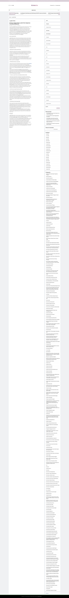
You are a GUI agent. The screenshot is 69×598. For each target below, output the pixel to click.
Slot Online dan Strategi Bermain (50, 471)
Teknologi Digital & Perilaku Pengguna (51, 534)
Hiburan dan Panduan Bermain (50, 282)
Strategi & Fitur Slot (48, 493)
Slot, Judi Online (48, 490)
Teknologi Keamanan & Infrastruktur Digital (52, 549)
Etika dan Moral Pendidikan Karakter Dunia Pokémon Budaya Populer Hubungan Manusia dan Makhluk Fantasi (52, 233)
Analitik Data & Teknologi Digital (50, 188)
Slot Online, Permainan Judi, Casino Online (52, 483)
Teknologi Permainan (49, 551)
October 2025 (48, 149)
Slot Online (47, 470)
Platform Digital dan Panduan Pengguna (51, 456)
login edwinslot (48, 351)
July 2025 (47, 154)
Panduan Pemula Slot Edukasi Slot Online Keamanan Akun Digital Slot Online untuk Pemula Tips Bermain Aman (52, 407)
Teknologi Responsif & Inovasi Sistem (51, 554)
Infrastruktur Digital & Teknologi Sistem (51, 292)
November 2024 (48, 167)
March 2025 (47, 160)
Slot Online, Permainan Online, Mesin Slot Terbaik (52, 485)
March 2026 (47, 140)
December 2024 (48, 165)
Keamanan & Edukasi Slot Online (50, 303)
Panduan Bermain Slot (49, 372)
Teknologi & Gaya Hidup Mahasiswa (51, 514)
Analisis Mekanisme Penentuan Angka (51, 179)
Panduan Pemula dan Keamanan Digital (51, 405)
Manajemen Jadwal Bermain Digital (51, 356)
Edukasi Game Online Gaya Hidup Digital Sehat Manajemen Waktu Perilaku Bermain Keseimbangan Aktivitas (52, 214)
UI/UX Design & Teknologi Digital (50, 583)
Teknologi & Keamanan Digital (50, 519)
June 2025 (47, 155)
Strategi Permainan (48, 495)
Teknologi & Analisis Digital (50, 506)
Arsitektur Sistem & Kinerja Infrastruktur (51, 191)
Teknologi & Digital (48, 509)
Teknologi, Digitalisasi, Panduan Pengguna (51, 562)
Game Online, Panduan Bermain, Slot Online (52, 249)
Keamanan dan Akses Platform (50, 314)
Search (47, 106)
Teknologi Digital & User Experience (51, 536)
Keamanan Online (48, 329)
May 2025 (47, 157)
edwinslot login (48, 225)
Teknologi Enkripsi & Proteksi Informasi (51, 544)
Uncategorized (48, 588)
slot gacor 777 (48, 73)
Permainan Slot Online (49, 447)
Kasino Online (48, 300)
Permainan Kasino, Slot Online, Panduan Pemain (52, 439)
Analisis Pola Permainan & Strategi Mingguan (52, 181)
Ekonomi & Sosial (48, 230)
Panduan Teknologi (48, 421)
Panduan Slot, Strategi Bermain (50, 419)
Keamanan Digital (48, 316)
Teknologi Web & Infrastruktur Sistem (51, 556)
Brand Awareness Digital (49, 193)
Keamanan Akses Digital (49, 308)
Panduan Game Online (49, 383)
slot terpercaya (48, 488)
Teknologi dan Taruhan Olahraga (50, 529)
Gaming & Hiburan (48, 267)
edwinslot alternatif (48, 222)
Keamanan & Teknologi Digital (50, 305)
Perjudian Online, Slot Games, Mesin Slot (51, 433)
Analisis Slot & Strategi (49, 186)
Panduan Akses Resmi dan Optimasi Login (51, 369)
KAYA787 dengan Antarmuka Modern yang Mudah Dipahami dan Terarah (39, 13)
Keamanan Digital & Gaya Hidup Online (51, 317)
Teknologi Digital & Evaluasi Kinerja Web (51, 531)
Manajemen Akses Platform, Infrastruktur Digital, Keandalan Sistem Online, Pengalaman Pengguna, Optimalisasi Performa (52, 354)
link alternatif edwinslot (49, 348)
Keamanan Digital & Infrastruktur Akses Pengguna (52, 319)
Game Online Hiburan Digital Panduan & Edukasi (52, 242)
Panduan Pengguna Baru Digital (50, 410)
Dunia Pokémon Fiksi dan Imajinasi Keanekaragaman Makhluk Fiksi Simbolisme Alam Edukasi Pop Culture (53, 211)
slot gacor (30, 63)
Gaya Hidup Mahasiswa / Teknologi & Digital (52, 280)
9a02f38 (11, 25)
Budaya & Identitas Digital (49, 201)
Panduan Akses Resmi (49, 367)
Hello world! (55, 129)
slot (46, 53)
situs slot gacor (48, 40)
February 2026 (48, 142)
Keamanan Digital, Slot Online (50, 326)
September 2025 (48, 150)
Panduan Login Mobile (49, 397)
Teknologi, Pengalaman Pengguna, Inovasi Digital (52, 565)
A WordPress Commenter (49, 129)
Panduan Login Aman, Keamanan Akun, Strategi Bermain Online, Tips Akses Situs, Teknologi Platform (52, 393)
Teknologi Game (48, 546)
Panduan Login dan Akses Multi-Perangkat (51, 395)
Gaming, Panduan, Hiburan (49, 275)
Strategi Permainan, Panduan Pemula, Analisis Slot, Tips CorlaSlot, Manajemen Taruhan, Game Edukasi (52, 498)
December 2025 (48, 145)
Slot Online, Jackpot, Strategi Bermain (51, 473)
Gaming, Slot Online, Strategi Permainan (51, 279)
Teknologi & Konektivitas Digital (50, 521)
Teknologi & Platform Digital (50, 526)
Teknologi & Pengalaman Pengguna (51, 524)
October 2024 (48, 169)
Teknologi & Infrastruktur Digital (50, 516)
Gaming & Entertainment (49, 265)
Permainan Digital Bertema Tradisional (51, 438)
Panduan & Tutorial (48, 364)
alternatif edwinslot (48, 176)
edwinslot (47, 220)
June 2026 (47, 135)
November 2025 (48, 147)
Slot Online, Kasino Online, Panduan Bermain (52, 478)
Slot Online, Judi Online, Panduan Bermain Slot (52, 476)
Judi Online (47, 294)
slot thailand (48, 70)
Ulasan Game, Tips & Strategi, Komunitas (51, 585)
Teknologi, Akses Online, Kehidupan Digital (52, 560)
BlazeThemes (40, 596)
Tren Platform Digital (49, 578)
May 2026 (47, 137)
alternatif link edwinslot (49, 178)
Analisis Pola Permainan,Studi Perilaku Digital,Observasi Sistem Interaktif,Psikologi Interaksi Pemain (52, 184)
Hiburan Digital (48, 284)
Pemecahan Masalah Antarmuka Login (51, 427)
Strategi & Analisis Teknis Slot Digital (51, 491)
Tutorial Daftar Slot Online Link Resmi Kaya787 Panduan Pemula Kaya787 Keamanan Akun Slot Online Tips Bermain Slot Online (52, 581)
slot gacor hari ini (48, 27)
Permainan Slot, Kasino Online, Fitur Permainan (52, 453)
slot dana (47, 93)
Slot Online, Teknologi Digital (50, 486)
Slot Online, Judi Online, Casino (50, 475)
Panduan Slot (48, 413)
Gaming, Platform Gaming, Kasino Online (51, 277)
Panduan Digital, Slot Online (50, 379)
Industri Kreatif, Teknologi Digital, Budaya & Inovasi (53, 285)
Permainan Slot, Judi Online (50, 451)
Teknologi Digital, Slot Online (50, 541)
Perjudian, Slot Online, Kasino (50, 434)
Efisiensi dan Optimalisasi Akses (50, 227)
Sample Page (34, 10)
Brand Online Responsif (49, 197)
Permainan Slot (48, 445)
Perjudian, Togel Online (49, 436)
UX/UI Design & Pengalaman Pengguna (51, 590)
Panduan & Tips (48, 362)
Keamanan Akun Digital (49, 312)
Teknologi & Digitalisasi (49, 511)
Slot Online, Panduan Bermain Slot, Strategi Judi (52, 481)
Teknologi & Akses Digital (49, 504)
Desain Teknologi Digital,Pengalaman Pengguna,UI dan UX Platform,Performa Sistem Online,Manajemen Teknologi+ (53, 207)
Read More (10, 127)
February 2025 (48, 162)
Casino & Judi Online (49, 203)
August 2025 (48, 152)
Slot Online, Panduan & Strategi (50, 480)
